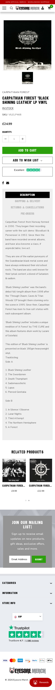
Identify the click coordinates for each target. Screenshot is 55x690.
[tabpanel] (14, 477)
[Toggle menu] (4, 8)
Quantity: (7, 132)
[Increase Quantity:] (22, 139)
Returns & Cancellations (27, 207)
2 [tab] (29, 500)
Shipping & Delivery (27, 201)
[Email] (7, 182)
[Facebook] (3, 182)
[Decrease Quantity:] (5, 139)
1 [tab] (26, 500)
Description (27, 195)
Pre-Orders (27, 213)
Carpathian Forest (16, 92)
